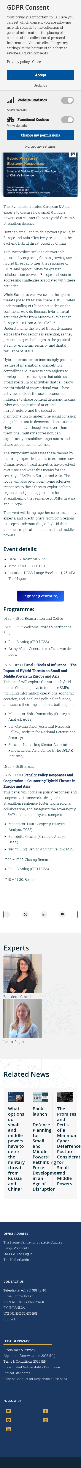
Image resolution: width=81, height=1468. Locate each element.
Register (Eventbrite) (40, 596)
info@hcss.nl (25, 1296)
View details (17, 110)
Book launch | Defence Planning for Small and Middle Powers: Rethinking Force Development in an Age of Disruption (47, 1149)
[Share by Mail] (62, 914)
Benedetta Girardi (17, 996)
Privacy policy (18, 61)
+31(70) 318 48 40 (33, 1290)
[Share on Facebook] (7, 914)
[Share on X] (25, 914)
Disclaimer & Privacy (19, 1350)
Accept (40, 75)
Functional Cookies (33, 119)
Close (36, 61)
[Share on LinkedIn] (44, 914)
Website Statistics (32, 100)
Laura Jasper (14, 1041)
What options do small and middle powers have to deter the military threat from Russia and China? (16, 1149)
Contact (9, 1319)
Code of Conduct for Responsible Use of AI (35, 1379)
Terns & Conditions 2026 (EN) (25, 1361)
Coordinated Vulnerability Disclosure (31, 1367)
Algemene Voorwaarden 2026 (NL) (29, 1355)
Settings (40, 85)
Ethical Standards (16, 1373)
